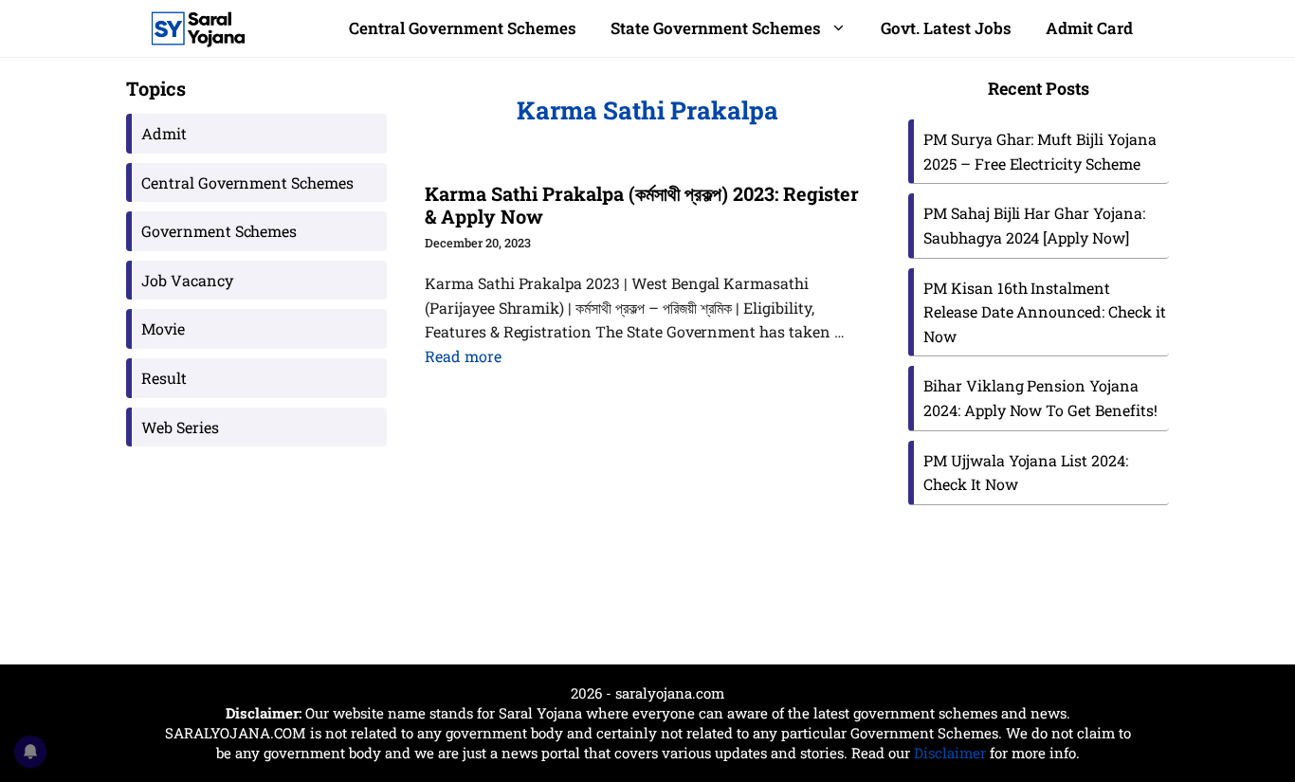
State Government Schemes (716, 28)
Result (164, 378)
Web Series (180, 427)
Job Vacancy (187, 280)
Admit (164, 133)
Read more (463, 356)
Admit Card (1089, 28)
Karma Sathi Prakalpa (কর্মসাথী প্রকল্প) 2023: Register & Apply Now (642, 204)
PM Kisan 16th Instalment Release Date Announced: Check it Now (1044, 312)
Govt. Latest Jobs (946, 28)
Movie (163, 328)
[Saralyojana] (198, 28)
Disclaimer (950, 752)
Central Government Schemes (462, 28)
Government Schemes (219, 231)
